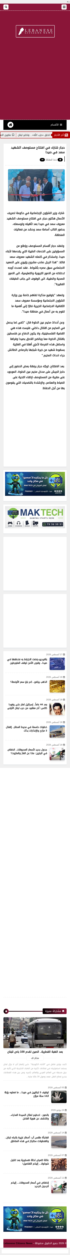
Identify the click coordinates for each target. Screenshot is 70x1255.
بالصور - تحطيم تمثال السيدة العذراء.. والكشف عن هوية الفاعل (29, 1117)
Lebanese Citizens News (18, 1243)
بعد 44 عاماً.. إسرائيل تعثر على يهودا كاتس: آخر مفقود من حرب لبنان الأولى (27, 706)
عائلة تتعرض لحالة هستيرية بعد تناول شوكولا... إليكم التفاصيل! (30, 1162)
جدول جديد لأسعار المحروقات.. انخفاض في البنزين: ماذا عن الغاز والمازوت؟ (27, 751)
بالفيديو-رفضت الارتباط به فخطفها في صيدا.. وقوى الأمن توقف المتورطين (27, 661)
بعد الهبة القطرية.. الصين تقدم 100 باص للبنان (35, 1051)
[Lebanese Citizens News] (35, 31)
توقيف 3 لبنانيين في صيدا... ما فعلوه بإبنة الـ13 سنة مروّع (26, 1094)
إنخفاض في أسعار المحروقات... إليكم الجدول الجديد (30, 1184)
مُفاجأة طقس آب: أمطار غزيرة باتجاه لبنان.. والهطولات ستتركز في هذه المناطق (27, 1139)
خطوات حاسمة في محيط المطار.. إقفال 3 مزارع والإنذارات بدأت (26, 729)
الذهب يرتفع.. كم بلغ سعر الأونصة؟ (28, 682)
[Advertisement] (35, 81)
